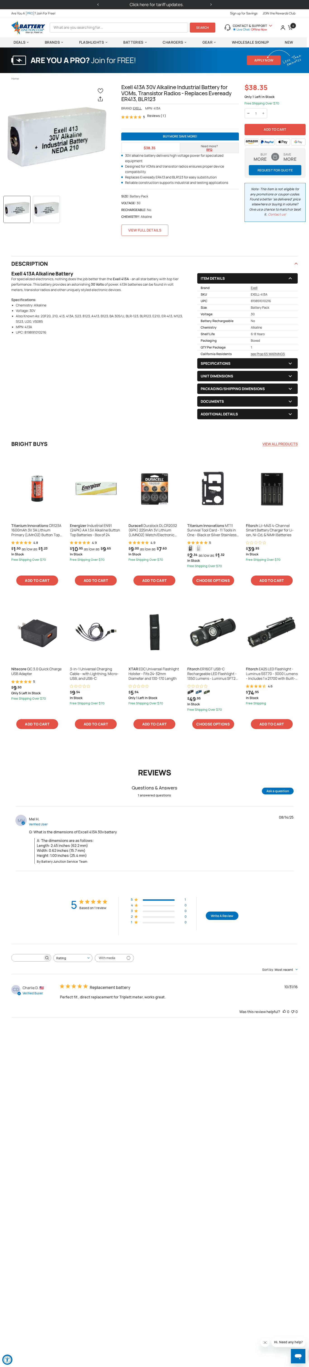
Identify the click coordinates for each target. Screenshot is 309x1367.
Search (202, 27)
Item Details (213, 278)
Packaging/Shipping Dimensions (233, 388)
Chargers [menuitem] (173, 42)
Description (29, 263)
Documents (212, 401)
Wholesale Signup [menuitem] (250, 42)
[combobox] (73, 958)
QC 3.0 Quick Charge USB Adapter (36, 671)
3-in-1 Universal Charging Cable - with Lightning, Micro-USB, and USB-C (94, 674)
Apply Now (263, 60)
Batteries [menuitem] (133, 42)
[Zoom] (56, 137)
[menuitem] (34, 13)
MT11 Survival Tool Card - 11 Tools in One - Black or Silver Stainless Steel (211, 530)
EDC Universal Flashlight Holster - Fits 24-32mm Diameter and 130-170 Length (153, 674)
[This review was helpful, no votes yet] (284, 1012)
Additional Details (219, 414)
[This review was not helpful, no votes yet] (292, 1012)
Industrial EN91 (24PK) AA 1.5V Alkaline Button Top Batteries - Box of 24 (95, 530)
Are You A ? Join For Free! (33, 13)
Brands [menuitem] (52, 42)
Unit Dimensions (217, 376)
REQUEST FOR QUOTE (275, 170)
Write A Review (222, 916)
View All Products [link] (280, 444)
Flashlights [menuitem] (91, 42)
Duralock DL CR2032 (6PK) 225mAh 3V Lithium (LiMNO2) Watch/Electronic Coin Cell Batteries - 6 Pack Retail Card (152, 530)
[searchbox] (27, 957)
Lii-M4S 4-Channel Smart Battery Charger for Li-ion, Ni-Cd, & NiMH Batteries (270, 530)
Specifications (216, 363)
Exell (137, 108)
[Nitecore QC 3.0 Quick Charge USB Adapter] (37, 632)
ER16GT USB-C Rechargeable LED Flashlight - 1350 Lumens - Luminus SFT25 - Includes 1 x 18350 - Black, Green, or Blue (212, 674)
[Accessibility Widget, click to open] (7, 1360)
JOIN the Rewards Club (279, 13)
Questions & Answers (154, 788)
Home (15, 79)
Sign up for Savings (243, 13)
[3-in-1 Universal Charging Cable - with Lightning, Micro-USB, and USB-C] (96, 632)
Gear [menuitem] (207, 42)
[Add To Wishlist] (101, 90)
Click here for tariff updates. (155, 4)
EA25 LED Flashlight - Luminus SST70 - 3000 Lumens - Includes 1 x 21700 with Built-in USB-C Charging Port (272, 674)
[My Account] (283, 27)
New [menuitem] (289, 42)
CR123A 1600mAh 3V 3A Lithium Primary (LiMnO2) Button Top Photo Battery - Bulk (36, 530)
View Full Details (144, 230)
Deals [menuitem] (19, 42)
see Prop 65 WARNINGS (268, 354)
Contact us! (277, 214)
